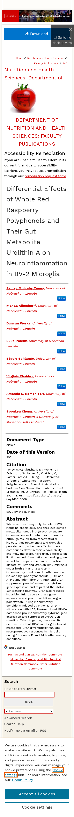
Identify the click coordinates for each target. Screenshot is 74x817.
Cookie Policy (22, 780)
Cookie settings (37, 807)
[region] (37, 777)
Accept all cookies (37, 793)
